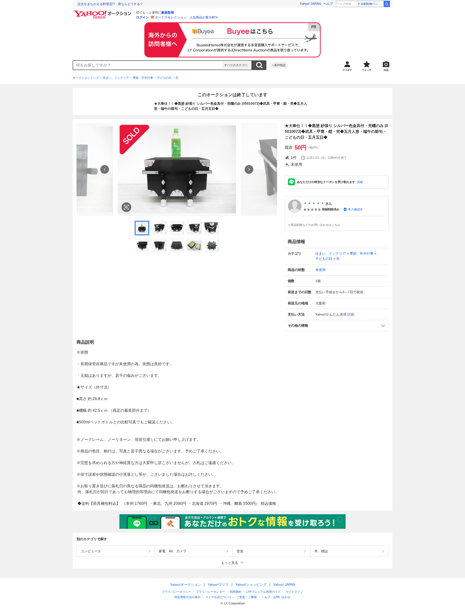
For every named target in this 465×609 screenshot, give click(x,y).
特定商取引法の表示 (187, 597)
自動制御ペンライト (372, 4)
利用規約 (235, 591)
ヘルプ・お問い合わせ (276, 597)
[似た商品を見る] (126, 207)
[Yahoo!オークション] (103, 12)
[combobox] (147, 65)
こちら (336, 225)
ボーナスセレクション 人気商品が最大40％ (186, 17)
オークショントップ (86, 77)
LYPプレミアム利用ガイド (263, 591)
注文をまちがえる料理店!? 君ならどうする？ (110, 4)
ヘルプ (328, 4)
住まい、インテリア (116, 77)
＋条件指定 (278, 65)
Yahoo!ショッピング (250, 584)
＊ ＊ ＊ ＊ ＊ (313, 204)
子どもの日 (164, 77)
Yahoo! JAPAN (310, 4)
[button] (336, 325)
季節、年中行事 (143, 77)
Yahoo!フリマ (218, 584)
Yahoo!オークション (185, 584)
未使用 (320, 270)
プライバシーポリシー (176, 591)
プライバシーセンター (210, 591)
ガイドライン (294, 591)
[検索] (387, 4)
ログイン (142, 17)
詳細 (360, 182)
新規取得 (167, 12)
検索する (259, 65)
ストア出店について (218, 597)
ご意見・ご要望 (246, 597)
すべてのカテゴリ (236, 65)
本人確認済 (355, 209)
